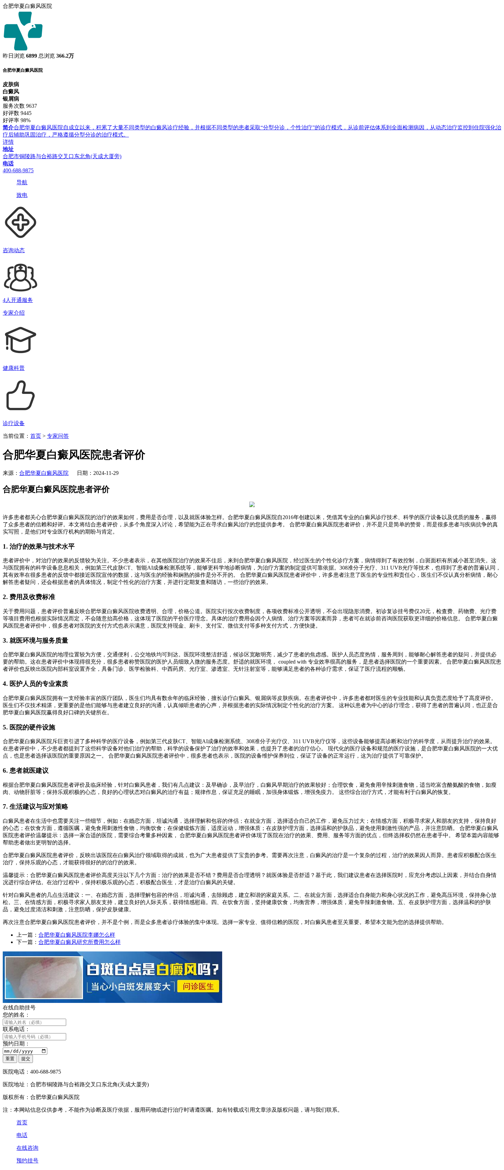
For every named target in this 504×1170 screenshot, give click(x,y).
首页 (35, 436)
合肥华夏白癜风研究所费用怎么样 (79, 942)
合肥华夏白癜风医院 (44, 473)
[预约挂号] (112, 1001)
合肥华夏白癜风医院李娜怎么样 (76, 935)
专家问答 (58, 436)
